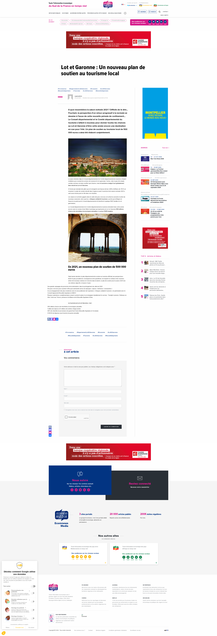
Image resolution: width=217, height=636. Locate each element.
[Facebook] (48, 319)
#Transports (104, 20)
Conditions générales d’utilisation (118, 630)
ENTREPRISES (147, 585)
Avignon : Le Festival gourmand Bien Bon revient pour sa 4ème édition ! (159, 171)
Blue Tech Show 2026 (157, 159)
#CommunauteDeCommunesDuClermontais (84, 20)
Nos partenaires (61, 614)
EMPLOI (114, 598)
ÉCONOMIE (85, 585)
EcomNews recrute (135, 630)
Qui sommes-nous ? (79, 630)
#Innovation (144, 154)
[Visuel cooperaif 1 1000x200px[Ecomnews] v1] (108, 39)
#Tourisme (76, 90)
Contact (90, 630)
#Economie (93, 88)
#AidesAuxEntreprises (76, 23)
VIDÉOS (84, 598)
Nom (65, 388)
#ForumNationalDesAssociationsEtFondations (155, 194)
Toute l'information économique (68, 4)
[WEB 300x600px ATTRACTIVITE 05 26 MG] (155, 113)
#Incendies (64, 20)
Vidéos (153, 11)
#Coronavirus (62, 88)
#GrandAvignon (157, 165)
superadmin (78, 96)
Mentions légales (100, 630)
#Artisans (89, 23)
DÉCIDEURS (146, 598)
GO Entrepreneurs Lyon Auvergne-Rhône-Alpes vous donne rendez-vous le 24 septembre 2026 (159, 184)
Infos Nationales (54, 13)
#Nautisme (154, 154)
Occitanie (65, 13)
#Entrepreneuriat (146, 177)
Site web (66, 403)
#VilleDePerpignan (156, 207)
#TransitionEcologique (118, 20)
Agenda (143, 11)
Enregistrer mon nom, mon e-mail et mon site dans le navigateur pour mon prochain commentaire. (92, 410)
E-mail (66, 395)
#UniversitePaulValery (102, 23)
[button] (125, 13)
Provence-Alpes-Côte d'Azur (97, 13)
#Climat (63, 23)
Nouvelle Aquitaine (114, 13)
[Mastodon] (51, 319)
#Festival (144, 207)
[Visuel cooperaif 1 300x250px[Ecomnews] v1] (155, 238)
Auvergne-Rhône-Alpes (78, 13)
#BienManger (145, 165)
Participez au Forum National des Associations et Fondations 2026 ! (159, 200)
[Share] (57, 319)
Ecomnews (131, 5)
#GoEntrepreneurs (161, 177)
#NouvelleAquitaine (64, 90)
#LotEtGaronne (105, 88)
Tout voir (165, 147)
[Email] (54, 319)
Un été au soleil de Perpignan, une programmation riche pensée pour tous (157, 214)
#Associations (145, 192)
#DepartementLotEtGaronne (78, 88)
